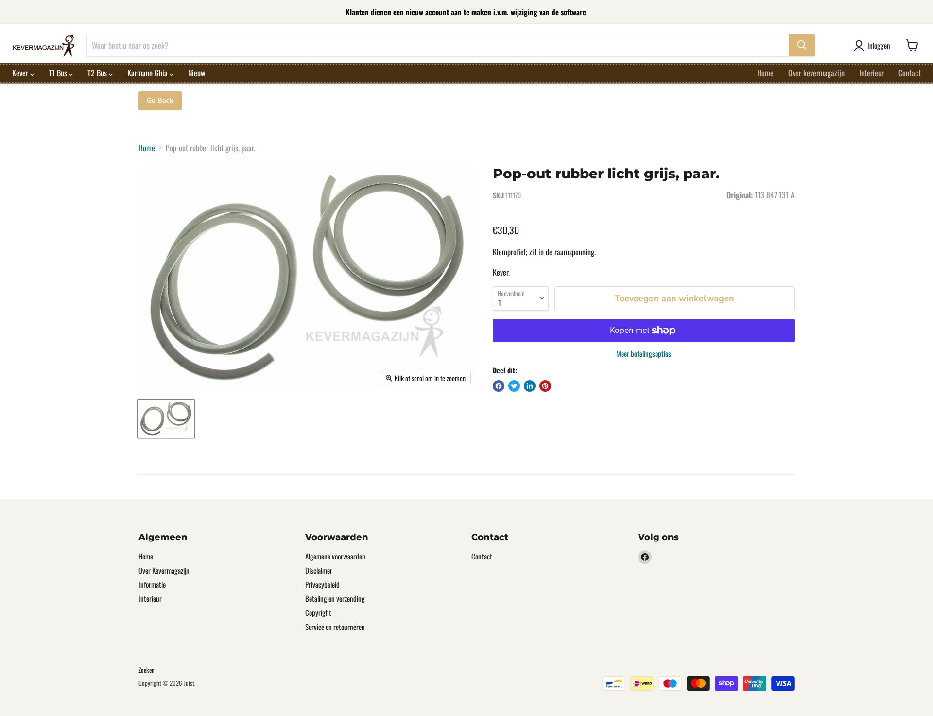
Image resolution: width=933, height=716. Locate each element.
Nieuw (196, 73)
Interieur (871, 73)
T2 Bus (98, 73)
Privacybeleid (322, 584)
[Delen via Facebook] (498, 386)
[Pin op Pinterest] (545, 386)
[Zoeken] (802, 45)
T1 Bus (59, 73)
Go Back (160, 100)
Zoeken (146, 670)
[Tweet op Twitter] (514, 386)
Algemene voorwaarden (335, 556)
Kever (21, 73)
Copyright (318, 612)
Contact (909, 73)
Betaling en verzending (335, 598)
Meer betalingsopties (643, 353)
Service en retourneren (335, 626)
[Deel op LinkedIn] (530, 386)
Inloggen (878, 45)
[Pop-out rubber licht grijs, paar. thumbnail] (166, 419)
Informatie (152, 584)
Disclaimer (318, 570)
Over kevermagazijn (816, 73)
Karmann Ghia (148, 73)
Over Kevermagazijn (164, 570)
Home (765, 73)
